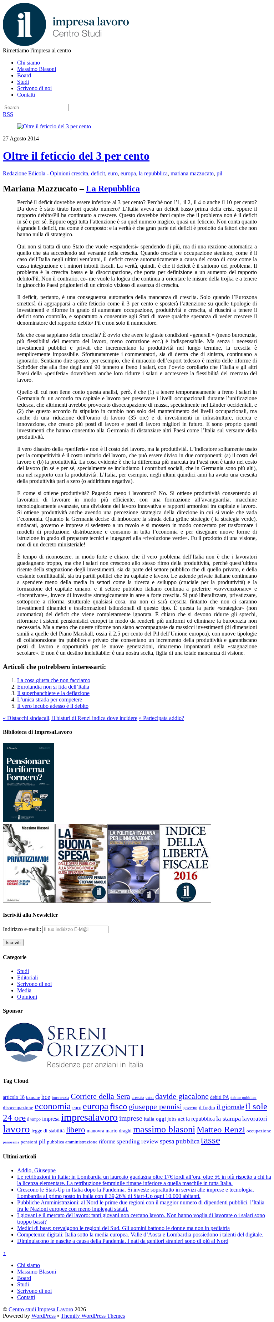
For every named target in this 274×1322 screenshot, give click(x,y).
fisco (118, 1106)
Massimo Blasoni (36, 69)
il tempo (34, 1119)
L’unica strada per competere (49, 699)
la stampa (228, 1118)
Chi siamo (28, 63)
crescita (79, 173)
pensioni (29, 1142)
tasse (210, 1140)
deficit (98, 173)
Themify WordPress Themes (93, 1316)
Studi (23, 82)
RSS (8, 114)
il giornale (230, 1107)
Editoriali (27, 977)
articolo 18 (14, 1097)
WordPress (43, 1316)
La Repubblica (113, 188)
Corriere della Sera (100, 1096)
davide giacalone (182, 1096)
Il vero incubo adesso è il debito (52, 706)
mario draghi (119, 1130)
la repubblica (153, 173)
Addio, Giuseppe (36, 1170)
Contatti (26, 95)
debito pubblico (243, 1097)
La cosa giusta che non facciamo (53, 680)
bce (45, 1097)
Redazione (15, 173)
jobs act (175, 1119)
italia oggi (155, 1119)
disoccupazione (18, 1107)
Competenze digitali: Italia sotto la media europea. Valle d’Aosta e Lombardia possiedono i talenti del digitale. (140, 1234)
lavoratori (254, 1118)
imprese (130, 1118)
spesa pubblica (179, 1141)
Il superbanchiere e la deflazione (53, 693)
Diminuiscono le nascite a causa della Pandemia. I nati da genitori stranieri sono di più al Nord (122, 1241)
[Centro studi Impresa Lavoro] (66, 44)
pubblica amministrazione (72, 1141)
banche (33, 1097)
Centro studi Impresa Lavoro (41, 1309)
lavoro (16, 1129)
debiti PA (219, 1097)
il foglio (207, 1107)
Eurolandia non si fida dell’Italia (53, 687)
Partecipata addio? (161, 718)
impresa (51, 1119)
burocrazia (60, 1098)
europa (128, 173)
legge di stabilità (48, 1130)
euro (113, 173)
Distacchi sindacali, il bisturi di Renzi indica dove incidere (70, 718)
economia (53, 1106)
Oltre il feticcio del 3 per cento (76, 155)
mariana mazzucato (192, 173)
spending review (137, 1141)
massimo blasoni (164, 1129)
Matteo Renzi (221, 1129)
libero (75, 1129)
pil (219, 173)
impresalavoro (89, 1117)
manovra (95, 1130)
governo (190, 1107)
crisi (150, 1097)
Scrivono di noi (34, 88)
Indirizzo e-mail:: (22, 929)
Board (24, 75)
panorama (11, 1142)
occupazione (259, 1130)
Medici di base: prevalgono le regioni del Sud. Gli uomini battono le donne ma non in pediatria (123, 1228)
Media (24, 990)
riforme (107, 1141)
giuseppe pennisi (155, 1106)
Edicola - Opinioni (49, 173)
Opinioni (27, 997)
